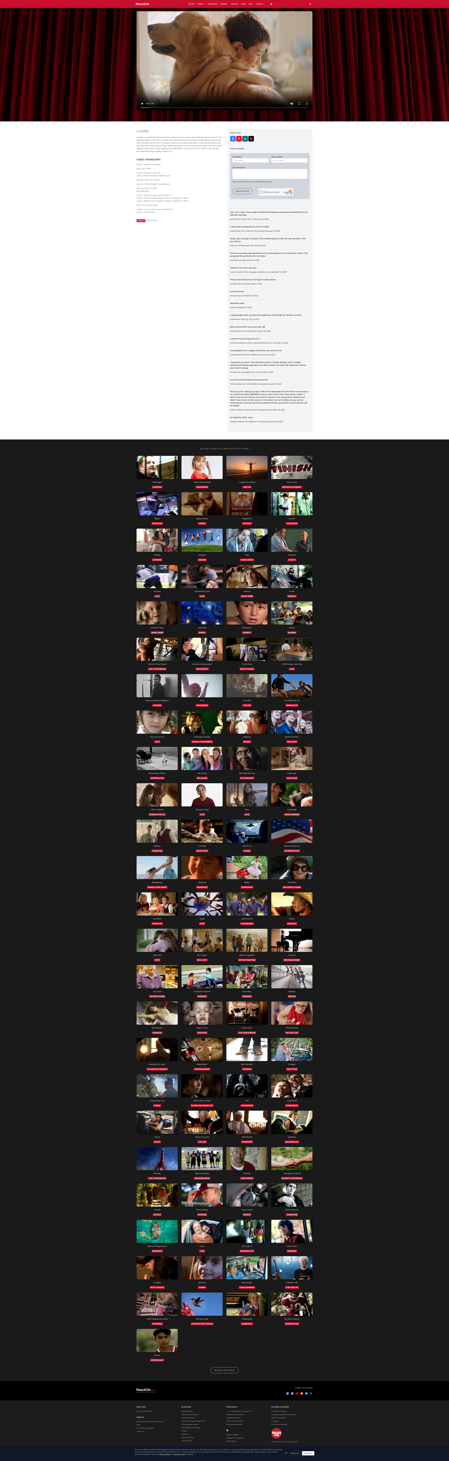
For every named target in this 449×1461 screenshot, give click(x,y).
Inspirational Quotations (190, 1414)
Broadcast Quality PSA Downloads (283, 1414)
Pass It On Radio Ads (278, 1418)
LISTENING (157, 560)
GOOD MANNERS (292, 814)
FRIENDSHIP (202, 887)
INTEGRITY (291, 924)
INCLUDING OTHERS (292, 887)
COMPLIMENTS (247, 560)
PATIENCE (247, 523)
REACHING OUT (292, 1142)
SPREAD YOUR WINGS (157, 887)
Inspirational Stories (233, 1418)
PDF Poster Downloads (234, 1421)
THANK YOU (157, 851)
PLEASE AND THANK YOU (202, 1105)
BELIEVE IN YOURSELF (291, 487)
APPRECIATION (157, 778)
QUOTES (192, 4)
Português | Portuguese (234, 1438)
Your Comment (238, 168)
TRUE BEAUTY (202, 669)
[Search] (310, 4)
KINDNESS (202, 996)
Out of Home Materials (279, 1424)
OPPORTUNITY (157, 1360)
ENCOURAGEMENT (292, 960)
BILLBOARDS (212, 4)
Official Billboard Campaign (191, 1427)
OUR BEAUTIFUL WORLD (202, 1324)
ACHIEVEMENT (247, 924)
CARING (202, 523)
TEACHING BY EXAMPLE (157, 1069)
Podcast (184, 1431)
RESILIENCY (157, 1251)
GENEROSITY (246, 1324)
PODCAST (234, 4)
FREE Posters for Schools (235, 1414)
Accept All (308, 1453)
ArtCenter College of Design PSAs (193, 1421)
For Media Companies (279, 1411)
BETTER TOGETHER (247, 960)
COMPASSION (247, 1105)
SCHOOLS (259, 4)
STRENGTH (157, 1033)
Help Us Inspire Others (144, 1411)
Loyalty (141, 221)
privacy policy (164, 1454)
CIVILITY (291, 560)
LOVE (157, 596)
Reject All (295, 1453)
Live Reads (275, 1421)
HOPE (202, 924)
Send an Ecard (186, 1441)
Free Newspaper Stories (189, 1424)
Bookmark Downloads (234, 1424)
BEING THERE (247, 596)
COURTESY (157, 487)
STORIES (223, 4)
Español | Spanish (232, 1434)
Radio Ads (185, 1434)
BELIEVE (247, 742)
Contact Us (141, 1431)
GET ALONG (202, 778)
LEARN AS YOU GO (157, 814)
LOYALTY (157, 1215)
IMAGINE (202, 560)
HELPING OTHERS (157, 996)
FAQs (138, 1425)
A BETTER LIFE (292, 1287)
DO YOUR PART (247, 778)
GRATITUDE (157, 523)
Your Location (277, 157)
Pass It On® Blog (187, 1437)
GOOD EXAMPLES (247, 1287)
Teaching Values (187, 1411)
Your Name (237, 157)
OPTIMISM (202, 1215)
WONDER (157, 705)
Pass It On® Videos (188, 1418)
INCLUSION (292, 742)
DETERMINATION (291, 851)
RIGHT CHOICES (247, 669)
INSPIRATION (292, 705)
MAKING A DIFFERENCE (202, 742)
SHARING (292, 633)
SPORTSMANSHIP (202, 1069)
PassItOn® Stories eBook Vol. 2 (239, 1411)
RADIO (243, 4)
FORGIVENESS (247, 1178)
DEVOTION (202, 1033)
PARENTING (157, 924)
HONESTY (292, 596)
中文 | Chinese (231, 1441)
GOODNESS (157, 1324)
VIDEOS (200, 4)
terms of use (179, 1454)
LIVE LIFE (247, 487)
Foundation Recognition (145, 1428)
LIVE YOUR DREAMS (157, 669)
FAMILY (157, 1142)
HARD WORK (202, 851)
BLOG (251, 4)
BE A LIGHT (202, 960)
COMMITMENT (292, 1105)
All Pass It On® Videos (224, 1370)
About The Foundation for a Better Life (150, 1421)
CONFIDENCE (202, 487)
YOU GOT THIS (292, 1033)
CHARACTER (292, 523)
